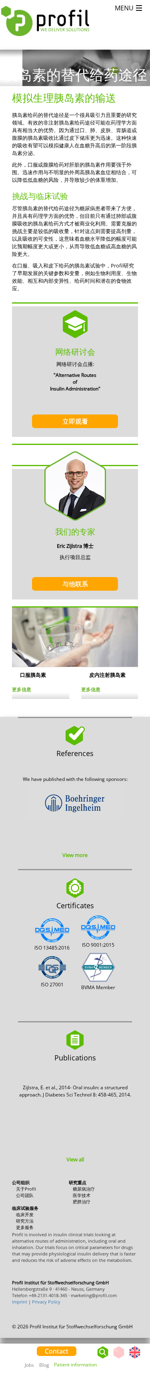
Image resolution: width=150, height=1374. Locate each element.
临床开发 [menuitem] (25, 1214)
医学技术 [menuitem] (81, 1195)
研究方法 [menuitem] (25, 1221)
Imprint (19, 1302)
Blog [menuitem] (44, 1365)
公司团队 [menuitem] (25, 1195)
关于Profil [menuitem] (26, 1189)
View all (75, 1159)
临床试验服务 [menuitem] (25, 1208)
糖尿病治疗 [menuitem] (84, 1189)
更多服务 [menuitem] (25, 1227)
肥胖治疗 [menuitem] (81, 1202)
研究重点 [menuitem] (77, 1182)
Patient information (75, 1364)
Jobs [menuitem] (29, 1365)
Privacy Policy (46, 1302)
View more (75, 855)
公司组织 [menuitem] (21, 1182)
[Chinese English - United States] (127, 1350)
